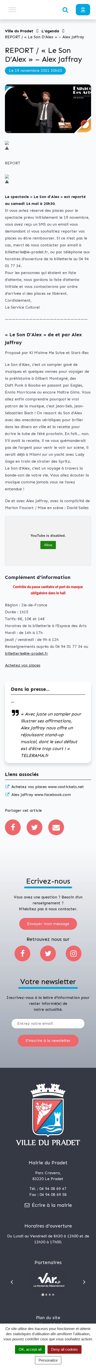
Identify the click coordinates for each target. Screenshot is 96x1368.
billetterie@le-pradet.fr (26, 653)
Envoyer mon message (48, 923)
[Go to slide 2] (46, 1295)
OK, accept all (30, 1349)
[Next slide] (84, 1282)
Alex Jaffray (40, 794)
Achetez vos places (22, 665)
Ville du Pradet (19, 31)
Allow (48, 545)
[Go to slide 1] (42, 1294)
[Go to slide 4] (53, 1295)
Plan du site (48, 1317)
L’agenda (50, 31)
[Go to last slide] (12, 1282)
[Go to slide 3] (50, 1295)
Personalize (48, 1360)
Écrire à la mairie (51, 1205)
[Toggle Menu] (12, 9)
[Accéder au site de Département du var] (48, 1282)
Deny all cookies (64, 1349)
